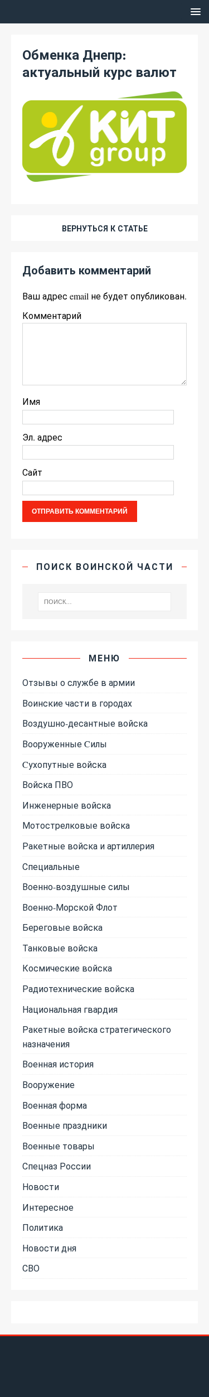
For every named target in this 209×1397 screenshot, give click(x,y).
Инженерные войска (66, 805)
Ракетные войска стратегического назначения (96, 1036)
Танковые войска (60, 948)
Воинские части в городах (77, 703)
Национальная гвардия (70, 1009)
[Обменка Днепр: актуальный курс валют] (104, 174)
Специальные (51, 866)
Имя (31, 401)
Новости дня (49, 1248)
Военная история (58, 1064)
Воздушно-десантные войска (85, 723)
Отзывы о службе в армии (78, 682)
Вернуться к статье (105, 228)
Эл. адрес (42, 437)
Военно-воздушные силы (76, 886)
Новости (40, 1186)
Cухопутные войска (64, 764)
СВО (31, 1268)
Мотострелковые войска (76, 825)
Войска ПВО (47, 784)
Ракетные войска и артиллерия (88, 846)
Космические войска (67, 968)
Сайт (32, 472)
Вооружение (48, 1084)
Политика (42, 1227)
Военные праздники (64, 1125)
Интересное (48, 1207)
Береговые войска (62, 927)
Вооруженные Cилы (64, 744)
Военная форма (54, 1105)
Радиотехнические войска (78, 988)
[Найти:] (105, 601)
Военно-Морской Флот (70, 907)
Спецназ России (56, 1166)
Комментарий (51, 315)
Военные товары (58, 1146)
